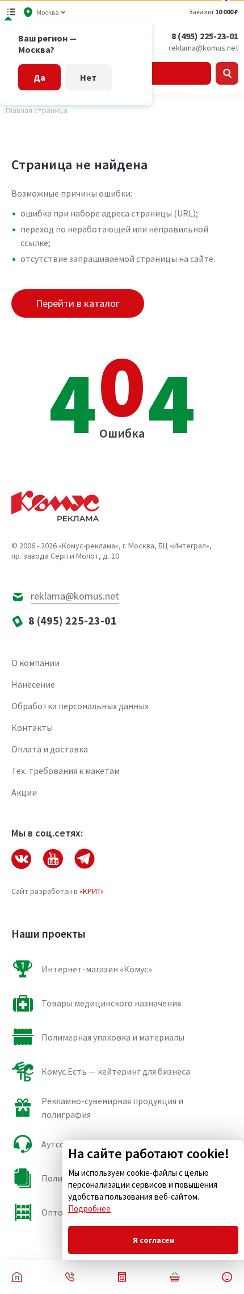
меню (11, 12)
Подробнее (89, 1208)
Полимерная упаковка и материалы (112, 1037)
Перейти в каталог (78, 303)
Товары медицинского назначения (111, 1003)
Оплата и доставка (49, 749)
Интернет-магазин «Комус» (96, 969)
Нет (88, 77)
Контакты (32, 727)
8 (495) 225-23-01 (204, 35)
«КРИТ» (91, 891)
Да (39, 77)
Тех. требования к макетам (65, 770)
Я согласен (153, 1240)
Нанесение (33, 684)
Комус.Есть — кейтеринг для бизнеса (115, 1071)
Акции (24, 792)
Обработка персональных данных (80, 706)
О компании (35, 662)
